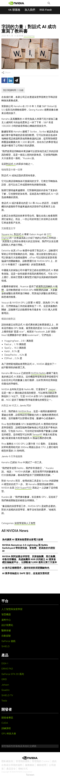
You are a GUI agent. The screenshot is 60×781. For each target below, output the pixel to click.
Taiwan (30, 774)
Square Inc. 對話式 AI (12, 234)
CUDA (4, 722)
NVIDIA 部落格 (11, 9)
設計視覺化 (7, 625)
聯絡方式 (23, 768)
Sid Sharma (29, 35)
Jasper (52, 389)
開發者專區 (7, 717)
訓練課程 (6, 728)
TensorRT (37, 434)
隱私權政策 (7, 761)
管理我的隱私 (23, 761)
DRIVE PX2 (7, 668)
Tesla (4, 700)
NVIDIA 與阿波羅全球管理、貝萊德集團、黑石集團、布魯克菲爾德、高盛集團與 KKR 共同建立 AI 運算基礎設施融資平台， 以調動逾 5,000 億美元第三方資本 (30, 559)
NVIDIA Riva (24, 411)
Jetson (5, 684)
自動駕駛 (6, 635)
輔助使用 (41, 765)
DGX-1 (4, 663)
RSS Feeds (45, 9)
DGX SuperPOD (23, 487)
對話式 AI (11, 163)
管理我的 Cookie (40, 761)
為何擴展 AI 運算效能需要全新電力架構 (22, 539)
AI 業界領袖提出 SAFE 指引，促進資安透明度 (25, 573)
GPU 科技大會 (8, 733)
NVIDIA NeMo (38, 373)
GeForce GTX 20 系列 (12, 674)
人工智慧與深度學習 (11, 609)
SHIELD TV (7, 695)
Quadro (5, 689)
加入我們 (30, 9)
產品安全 (11, 768)
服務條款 (29, 765)
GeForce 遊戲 (8, 641)
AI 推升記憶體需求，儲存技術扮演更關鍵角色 (25, 567)
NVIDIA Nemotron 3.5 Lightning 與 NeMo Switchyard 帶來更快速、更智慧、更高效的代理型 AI (28, 548)
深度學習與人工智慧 (24, 523)
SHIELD (5, 646)
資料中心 (6, 619)
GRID (4, 679)
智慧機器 (6, 614)
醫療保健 (6, 630)
